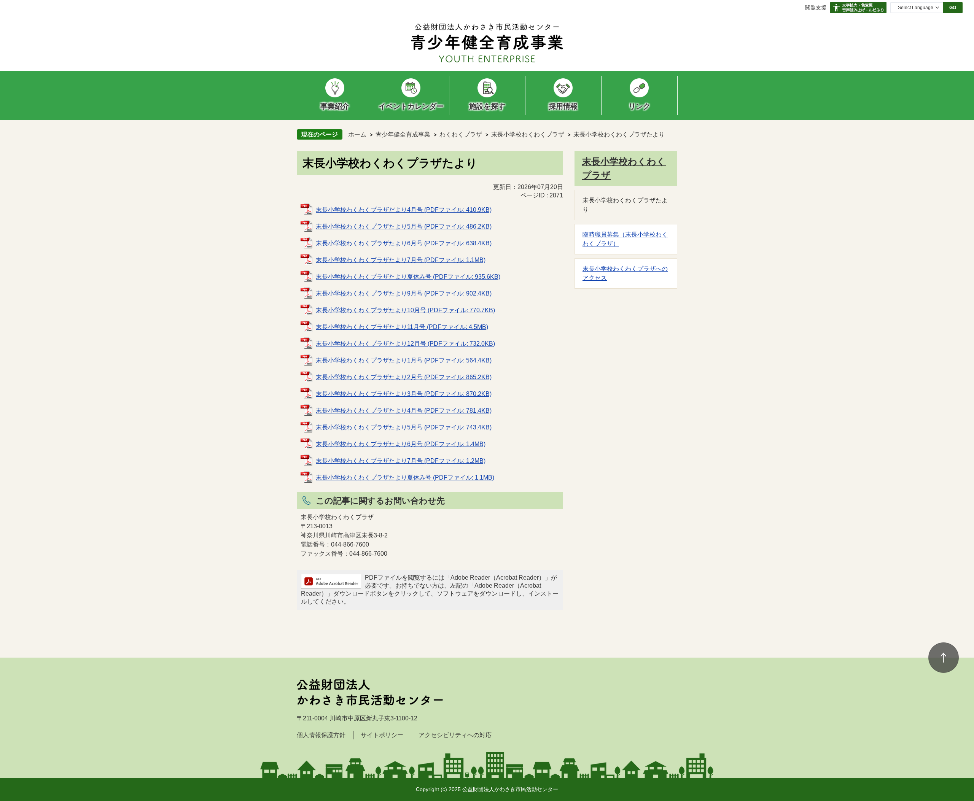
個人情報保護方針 (321, 735)
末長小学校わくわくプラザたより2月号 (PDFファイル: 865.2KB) (404, 377)
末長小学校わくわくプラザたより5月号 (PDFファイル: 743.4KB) (404, 427)
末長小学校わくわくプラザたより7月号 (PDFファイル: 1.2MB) (400, 461)
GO (952, 7)
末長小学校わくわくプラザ (527, 134)
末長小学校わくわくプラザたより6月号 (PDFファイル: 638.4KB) (404, 243)
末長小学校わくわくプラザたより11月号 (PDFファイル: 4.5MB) (402, 327)
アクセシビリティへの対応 (455, 735)
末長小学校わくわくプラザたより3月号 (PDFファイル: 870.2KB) (404, 394)
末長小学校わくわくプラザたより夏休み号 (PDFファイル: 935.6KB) (408, 276)
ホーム (357, 134)
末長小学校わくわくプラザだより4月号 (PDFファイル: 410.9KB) (404, 210)
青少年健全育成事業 (403, 134)
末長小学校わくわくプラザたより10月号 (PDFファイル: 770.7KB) (405, 310)
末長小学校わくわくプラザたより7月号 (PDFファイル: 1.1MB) (400, 260)
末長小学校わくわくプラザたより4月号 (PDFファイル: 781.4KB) (404, 410)
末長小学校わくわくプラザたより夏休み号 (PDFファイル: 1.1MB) (405, 477)
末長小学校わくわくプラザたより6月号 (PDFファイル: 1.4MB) (400, 444)
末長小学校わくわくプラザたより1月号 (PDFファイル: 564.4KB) (404, 360)
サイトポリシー (382, 735)
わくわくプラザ (460, 134)
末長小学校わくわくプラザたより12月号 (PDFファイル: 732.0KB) (405, 343)
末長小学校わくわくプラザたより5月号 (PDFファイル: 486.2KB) (404, 226)
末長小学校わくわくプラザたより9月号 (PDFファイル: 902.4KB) (404, 293)
